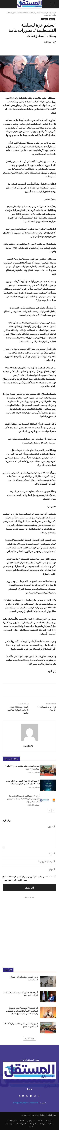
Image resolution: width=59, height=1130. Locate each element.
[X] (38, 48)
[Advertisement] (29, 930)
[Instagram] (34, 1096)
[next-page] (50, 810)
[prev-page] (53, 810)
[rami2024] (29, 732)
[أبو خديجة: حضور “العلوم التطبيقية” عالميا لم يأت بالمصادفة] (48, 996)
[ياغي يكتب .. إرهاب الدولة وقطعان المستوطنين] (48, 981)
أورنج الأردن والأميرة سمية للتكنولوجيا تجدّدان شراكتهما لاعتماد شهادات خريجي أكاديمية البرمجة (23, 799)
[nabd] (19, 1096)
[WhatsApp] (24, 48)
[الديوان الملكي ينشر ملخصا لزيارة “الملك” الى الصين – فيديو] (48, 770)
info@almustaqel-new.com (25, 1102)
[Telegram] (31, 1096)
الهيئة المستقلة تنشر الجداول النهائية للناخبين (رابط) (17, 710)
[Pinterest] (31, 48)
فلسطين (44, 19)
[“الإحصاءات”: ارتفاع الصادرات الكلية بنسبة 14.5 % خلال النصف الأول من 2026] (48, 785)
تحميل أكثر (30, 1038)
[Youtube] (22, 1096)
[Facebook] (44, 48)
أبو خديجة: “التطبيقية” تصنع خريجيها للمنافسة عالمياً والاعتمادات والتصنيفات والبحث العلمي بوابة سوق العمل (22, 1011)
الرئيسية (53, 12)
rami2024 (28, 746)
